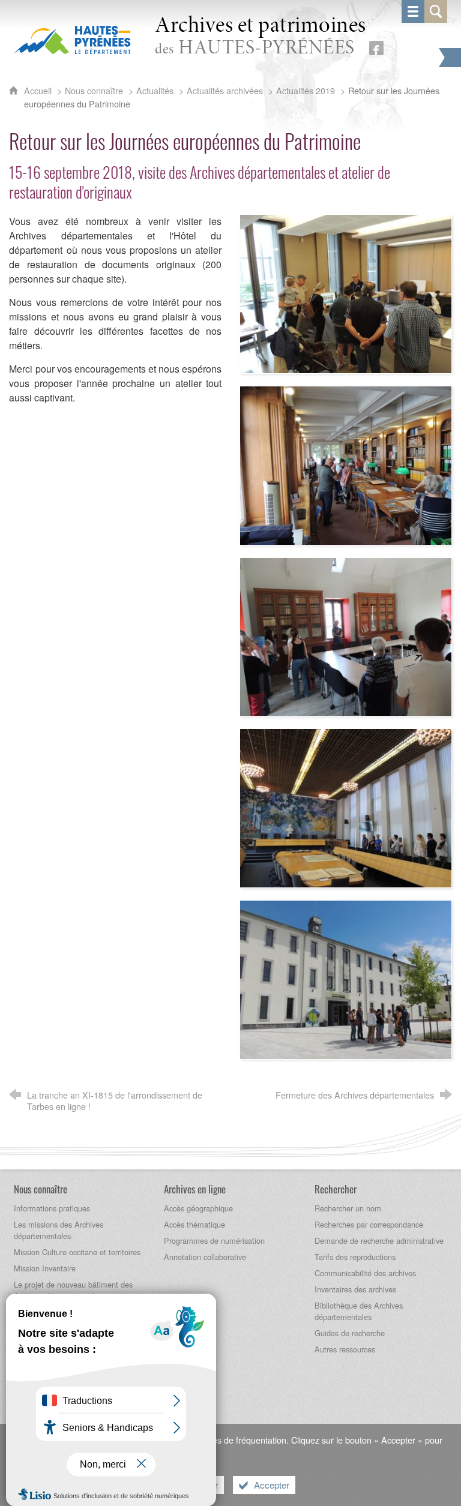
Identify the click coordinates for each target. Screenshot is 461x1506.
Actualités (154, 90)
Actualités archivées (225, 90)
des (260, 37)
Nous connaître (94, 90)
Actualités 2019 (305, 90)
